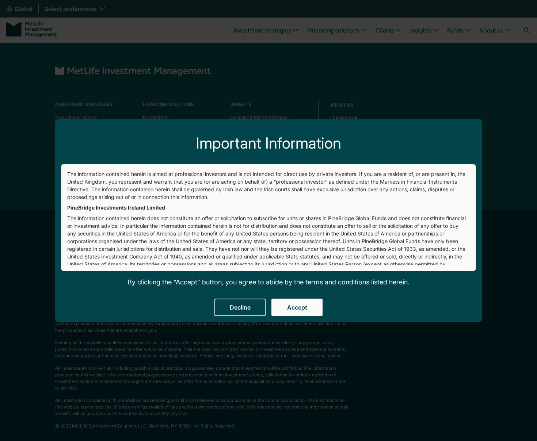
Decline (240, 307)
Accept (297, 307)
